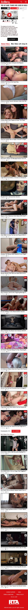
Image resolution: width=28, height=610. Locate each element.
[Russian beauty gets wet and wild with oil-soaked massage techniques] (14, 264)
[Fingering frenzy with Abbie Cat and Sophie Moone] (14, 398)
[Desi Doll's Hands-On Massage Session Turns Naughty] (14, 150)
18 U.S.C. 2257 (14, 597)
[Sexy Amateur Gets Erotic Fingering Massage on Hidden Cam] (14, 284)
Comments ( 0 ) (5, 431)
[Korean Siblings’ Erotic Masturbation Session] (14, 303)
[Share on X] (15, 12)
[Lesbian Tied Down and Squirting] (14, 73)
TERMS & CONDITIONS (8, 594)
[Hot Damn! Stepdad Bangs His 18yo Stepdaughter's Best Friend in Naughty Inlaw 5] (14, 341)
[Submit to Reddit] (12, 12)
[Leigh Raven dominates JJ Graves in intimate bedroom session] (14, 169)
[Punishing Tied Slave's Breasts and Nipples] (14, 54)
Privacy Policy (20, 594)
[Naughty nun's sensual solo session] (14, 188)
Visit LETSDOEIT (12, 39)
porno (21, 8)
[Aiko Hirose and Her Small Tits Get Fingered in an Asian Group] (14, 417)
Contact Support (10, 592)
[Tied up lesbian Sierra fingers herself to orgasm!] (14, 130)
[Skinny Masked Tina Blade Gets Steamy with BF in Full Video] (14, 322)
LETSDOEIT (5, 8)
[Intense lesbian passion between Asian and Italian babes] (14, 92)
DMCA (19, 592)
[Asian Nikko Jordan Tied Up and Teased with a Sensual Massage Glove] (14, 226)
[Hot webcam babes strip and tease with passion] (14, 360)
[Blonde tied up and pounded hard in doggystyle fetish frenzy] (14, 379)
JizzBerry (5, 1)
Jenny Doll (14, 8)
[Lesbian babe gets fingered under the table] (14, 111)
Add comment (16, 431)
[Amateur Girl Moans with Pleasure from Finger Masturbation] (14, 245)
